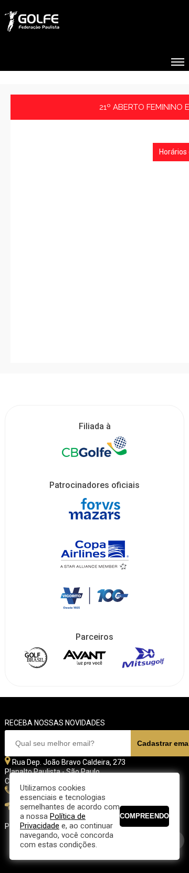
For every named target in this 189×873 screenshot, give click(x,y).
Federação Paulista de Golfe (61, 22)
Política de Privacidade (53, 821)
